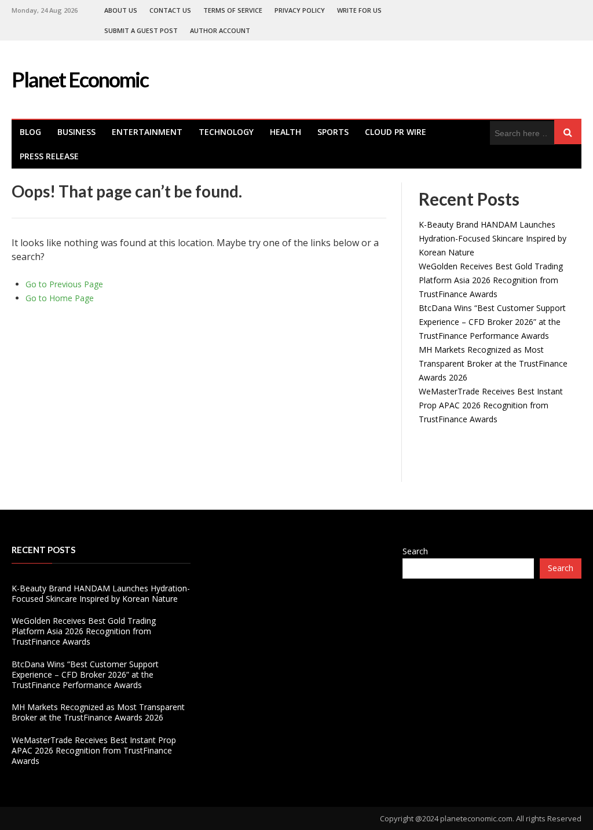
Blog (30, 131)
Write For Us (359, 10)
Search (415, 551)
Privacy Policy (299, 10)
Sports (333, 131)
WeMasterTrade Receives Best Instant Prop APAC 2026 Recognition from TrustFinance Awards (491, 405)
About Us (120, 10)
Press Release (49, 156)
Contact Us (170, 10)
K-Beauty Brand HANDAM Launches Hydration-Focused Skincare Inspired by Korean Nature (492, 238)
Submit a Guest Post (141, 30)
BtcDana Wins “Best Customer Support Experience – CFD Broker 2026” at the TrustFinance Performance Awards (492, 321)
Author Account (220, 30)
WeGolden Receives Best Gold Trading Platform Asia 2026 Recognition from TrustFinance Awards (491, 280)
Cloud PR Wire (395, 131)
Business (76, 131)
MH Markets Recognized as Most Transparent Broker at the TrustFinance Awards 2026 (493, 363)
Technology (226, 131)
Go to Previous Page (64, 284)
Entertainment (147, 131)
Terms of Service (232, 10)
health (285, 131)
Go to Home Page (59, 298)
